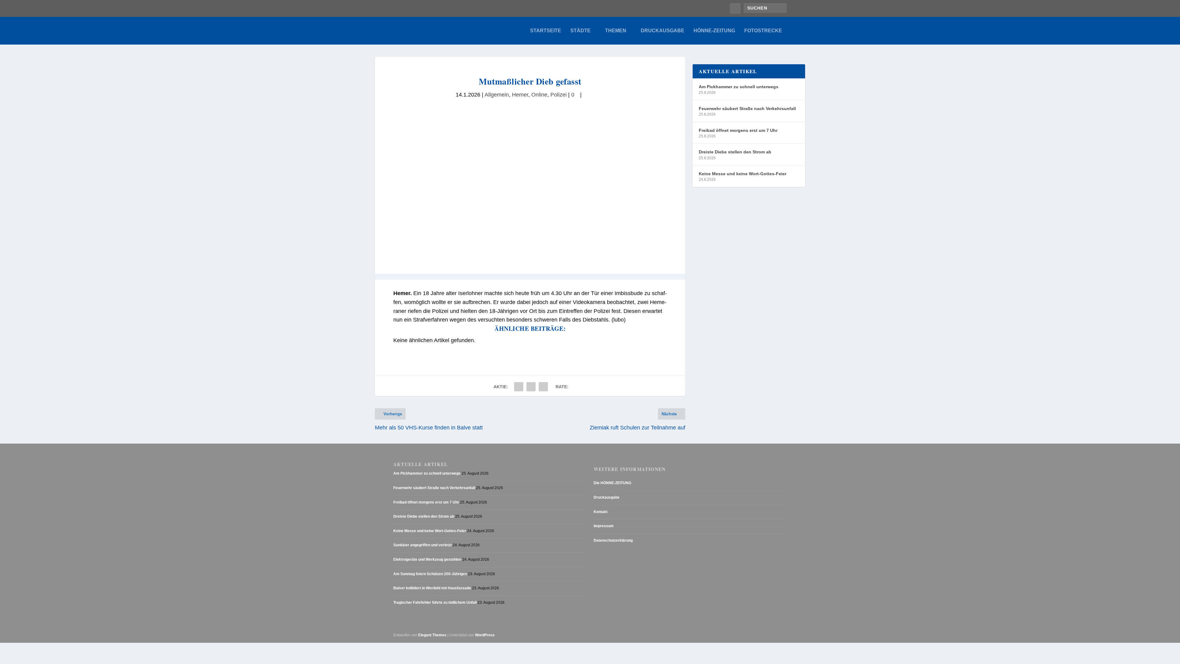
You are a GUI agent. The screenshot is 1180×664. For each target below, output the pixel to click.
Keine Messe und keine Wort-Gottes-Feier (742, 173)
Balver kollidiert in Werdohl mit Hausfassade (432, 588)
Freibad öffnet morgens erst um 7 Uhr (738, 130)
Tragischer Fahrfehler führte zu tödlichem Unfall (435, 602)
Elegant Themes (432, 635)
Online (539, 95)
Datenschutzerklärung (613, 540)
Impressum (604, 526)
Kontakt (601, 512)
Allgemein (497, 95)
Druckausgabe (662, 30)
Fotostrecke (763, 30)
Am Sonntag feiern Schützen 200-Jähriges (430, 574)
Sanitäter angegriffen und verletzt (422, 545)
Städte (580, 30)
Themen (615, 30)
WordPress (485, 635)
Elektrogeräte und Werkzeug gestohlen (427, 559)
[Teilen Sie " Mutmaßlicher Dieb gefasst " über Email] (531, 387)
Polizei (558, 95)
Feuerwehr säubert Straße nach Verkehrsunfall (747, 108)
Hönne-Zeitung (714, 30)
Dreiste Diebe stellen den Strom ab (735, 151)
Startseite (545, 30)
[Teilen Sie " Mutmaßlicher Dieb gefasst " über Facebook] (519, 387)
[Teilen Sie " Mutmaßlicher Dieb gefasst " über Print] (543, 387)
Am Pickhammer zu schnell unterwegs (738, 86)
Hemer (520, 95)
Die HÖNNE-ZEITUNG (612, 483)
